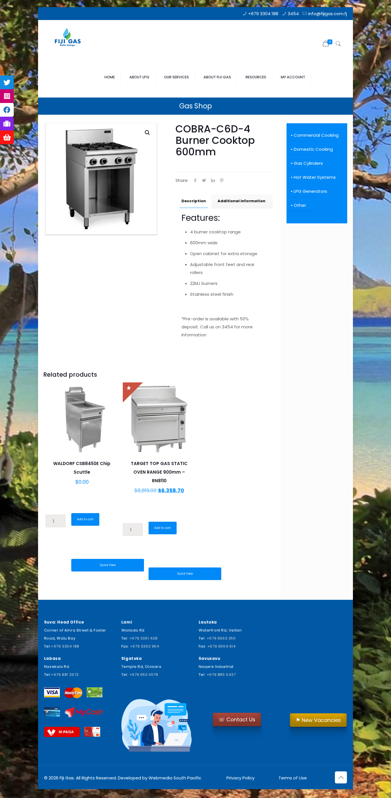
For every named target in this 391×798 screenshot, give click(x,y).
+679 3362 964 (144, 646)
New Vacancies (318, 720)
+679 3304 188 (263, 14)
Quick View (108, 565)
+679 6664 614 (221, 646)
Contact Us (236, 719)
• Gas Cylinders (307, 163)
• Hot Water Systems (313, 177)
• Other (298, 205)
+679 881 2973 (65, 674)
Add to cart (85, 519)
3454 (293, 14)
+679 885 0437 (221, 674)
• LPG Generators (309, 191)
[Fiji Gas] (70, 38)
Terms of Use (292, 778)
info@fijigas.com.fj (327, 14)
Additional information (241, 201)
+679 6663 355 (221, 638)
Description (193, 201)
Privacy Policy (240, 778)
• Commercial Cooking (315, 135)
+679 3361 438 (143, 638)
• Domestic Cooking (312, 149)
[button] (147, 133)
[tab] (194, 201)
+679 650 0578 (143, 674)
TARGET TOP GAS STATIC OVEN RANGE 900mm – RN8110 (159, 472)
